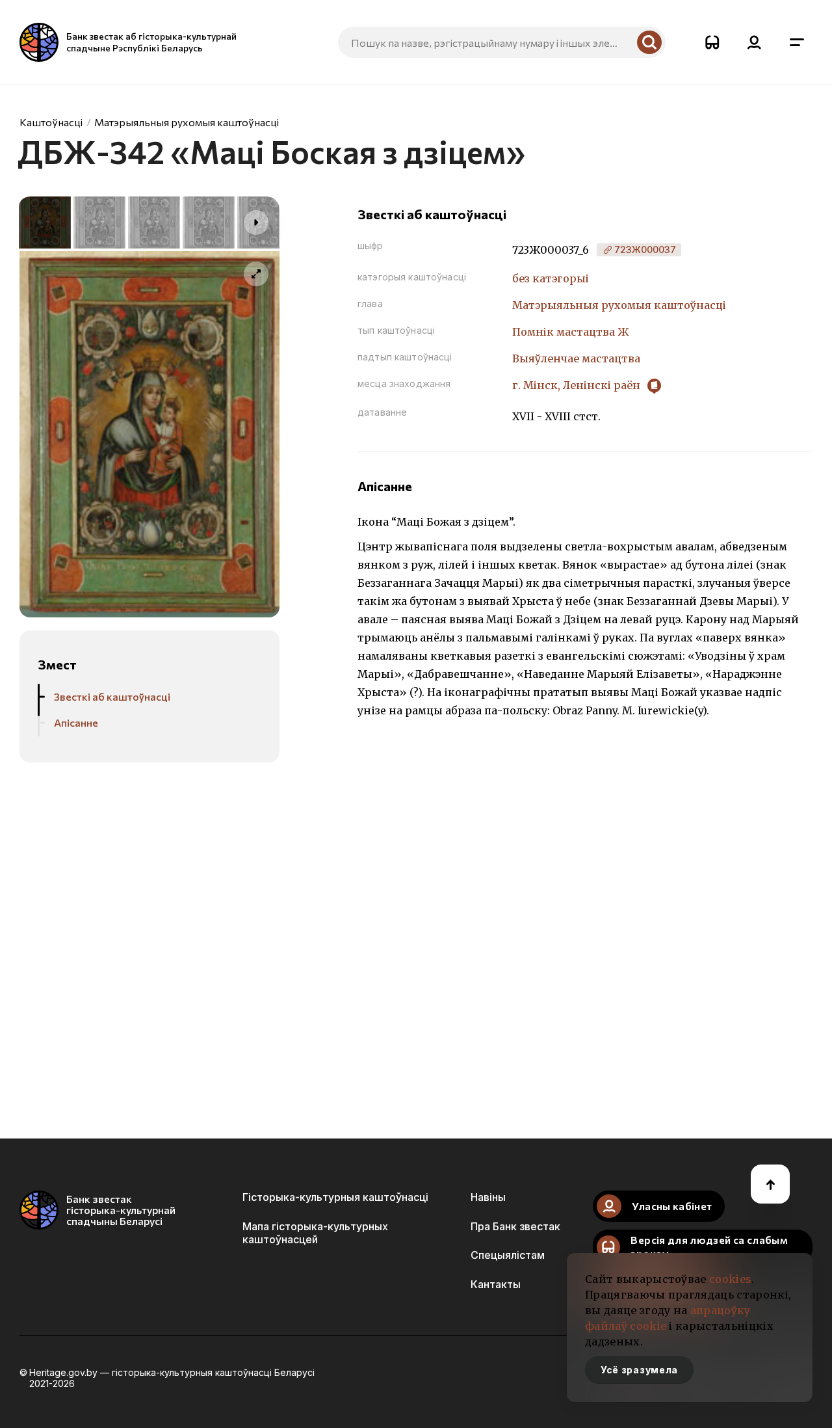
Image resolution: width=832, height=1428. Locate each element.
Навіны (488, 1197)
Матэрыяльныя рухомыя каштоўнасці (186, 122)
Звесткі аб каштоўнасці (112, 696)
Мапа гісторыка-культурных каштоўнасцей (315, 1233)
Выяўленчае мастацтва (576, 358)
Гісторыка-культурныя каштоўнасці (335, 1197)
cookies (730, 1279)
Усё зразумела (639, 1369)
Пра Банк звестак (515, 1226)
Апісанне (76, 722)
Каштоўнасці (51, 122)
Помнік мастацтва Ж (570, 331)
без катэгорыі (550, 278)
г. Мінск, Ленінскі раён (577, 385)
